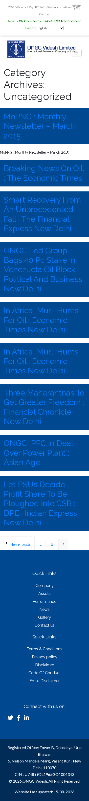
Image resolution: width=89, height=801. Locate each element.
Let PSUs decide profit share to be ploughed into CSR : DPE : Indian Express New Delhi (40, 503)
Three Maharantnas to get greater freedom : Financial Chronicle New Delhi (44, 407)
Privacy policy (44, 657)
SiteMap (52, 7)
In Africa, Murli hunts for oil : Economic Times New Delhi (41, 320)
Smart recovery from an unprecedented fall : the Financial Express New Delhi (42, 214)
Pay (31, 7)
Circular (44, 14)
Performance (44, 601)
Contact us (45, 625)
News (44, 609)
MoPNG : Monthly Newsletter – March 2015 (39, 126)
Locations (65, 7)
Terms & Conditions (44, 649)
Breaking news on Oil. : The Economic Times (44, 173)
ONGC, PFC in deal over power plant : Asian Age (38, 453)
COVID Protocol (18, 7)
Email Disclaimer (44, 680)
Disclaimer (44, 665)
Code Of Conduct (44, 672)
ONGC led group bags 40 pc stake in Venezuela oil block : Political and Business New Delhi (43, 269)
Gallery (44, 617)
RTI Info (40, 7)
